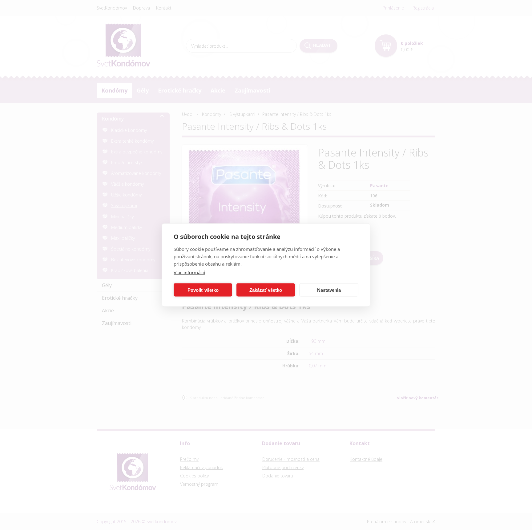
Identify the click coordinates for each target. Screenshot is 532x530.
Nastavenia (329, 289)
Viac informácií (189, 272)
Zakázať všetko (265, 289)
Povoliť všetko (203, 289)
